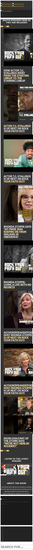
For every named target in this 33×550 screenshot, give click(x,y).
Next (8, 26)
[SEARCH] (1, 544)
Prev (2, 26)
